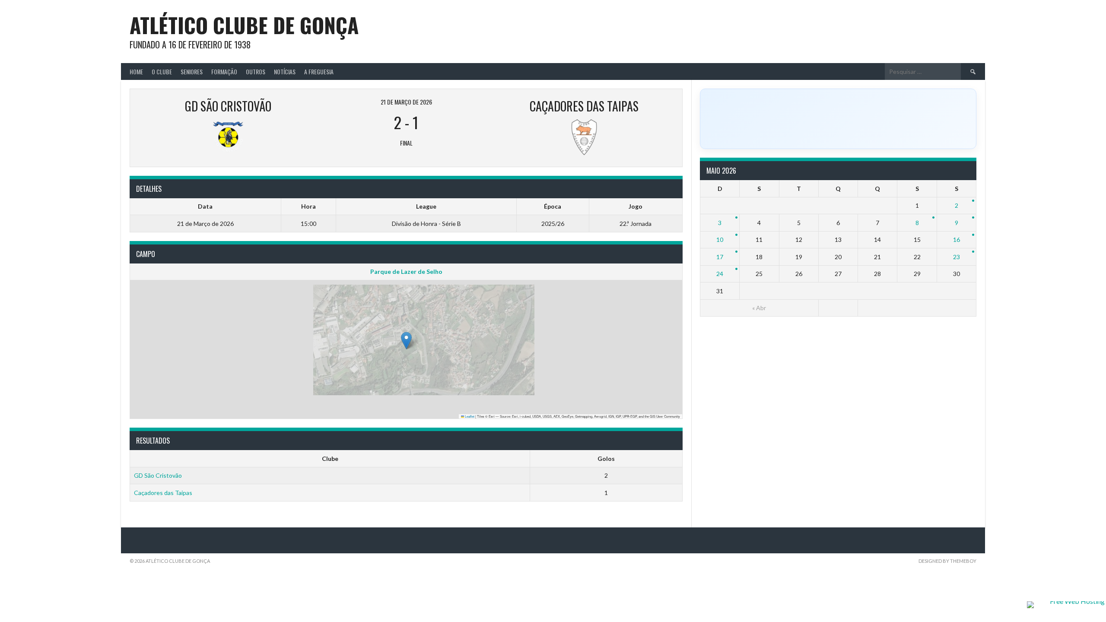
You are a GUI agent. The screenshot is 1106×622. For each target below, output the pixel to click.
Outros (255, 71)
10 (719, 239)
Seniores (192, 71)
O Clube (162, 71)
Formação (224, 71)
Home (136, 71)
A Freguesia (319, 71)
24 (719, 273)
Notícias (285, 71)
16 (956, 239)
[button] (406, 340)
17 (719, 256)
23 (956, 256)
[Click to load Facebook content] (838, 119)
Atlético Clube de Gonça (244, 25)
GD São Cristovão (158, 475)
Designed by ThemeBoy (947, 561)
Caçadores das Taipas (163, 492)
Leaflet (469, 416)
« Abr (759, 307)
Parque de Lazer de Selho (406, 271)
